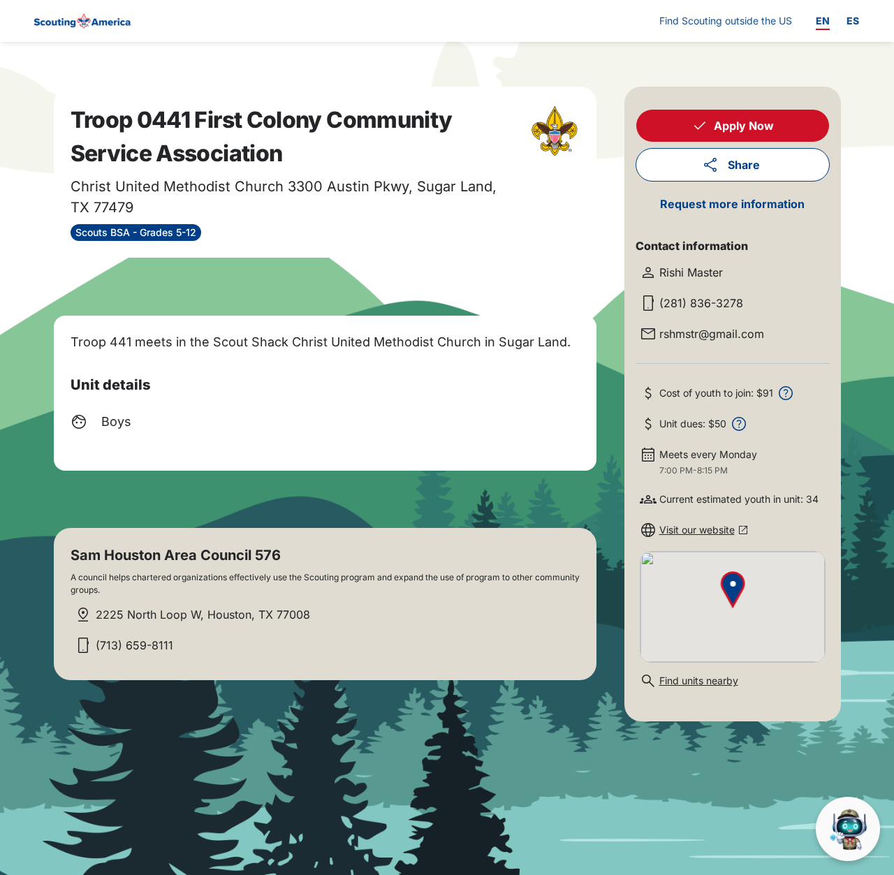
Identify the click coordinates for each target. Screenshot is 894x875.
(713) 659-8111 (134, 645)
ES (853, 21)
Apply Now (744, 126)
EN (823, 21)
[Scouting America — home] (81, 21)
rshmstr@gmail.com (711, 334)
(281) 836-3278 (701, 303)
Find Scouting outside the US (725, 20)
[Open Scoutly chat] (848, 829)
